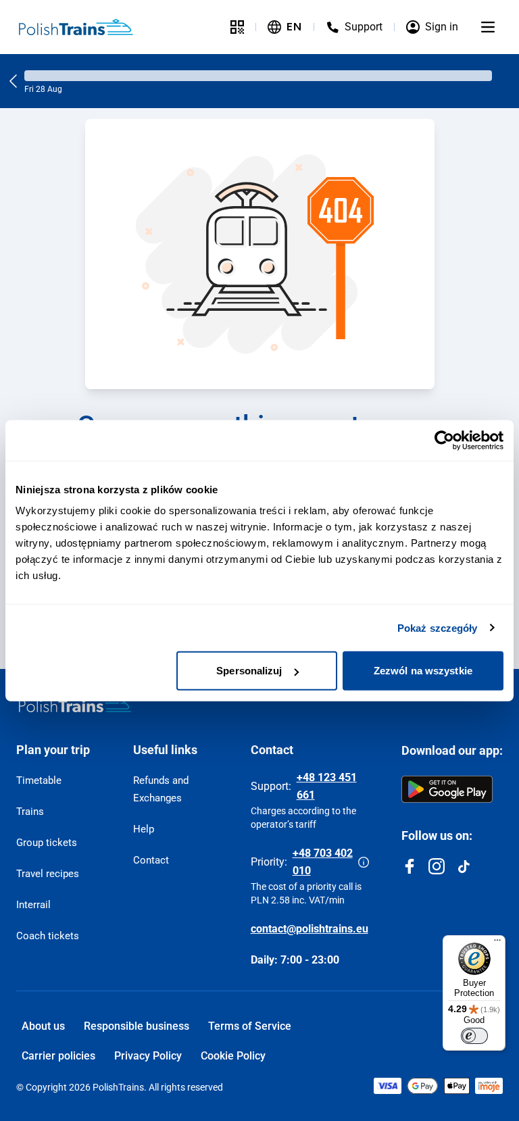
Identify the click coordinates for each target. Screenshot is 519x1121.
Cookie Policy (233, 1055)
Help (143, 829)
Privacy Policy (148, 1055)
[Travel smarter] (237, 27)
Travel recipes (47, 874)
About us (43, 1026)
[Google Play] (447, 789)
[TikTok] (463, 866)
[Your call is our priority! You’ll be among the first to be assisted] (363, 862)
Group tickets (46, 843)
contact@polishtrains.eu (309, 928)
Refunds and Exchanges (161, 789)
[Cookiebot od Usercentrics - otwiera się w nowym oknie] (444, 440)
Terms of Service (249, 1026)
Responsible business (136, 1026)
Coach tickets (47, 936)
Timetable (38, 780)
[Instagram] (436, 866)
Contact (151, 860)
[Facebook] (409, 866)
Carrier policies (58, 1055)
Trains (30, 811)
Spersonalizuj (249, 670)
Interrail (33, 905)
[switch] (474, 1036)
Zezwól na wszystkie (423, 670)
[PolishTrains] (75, 704)
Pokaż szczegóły (437, 627)
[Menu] (488, 27)
